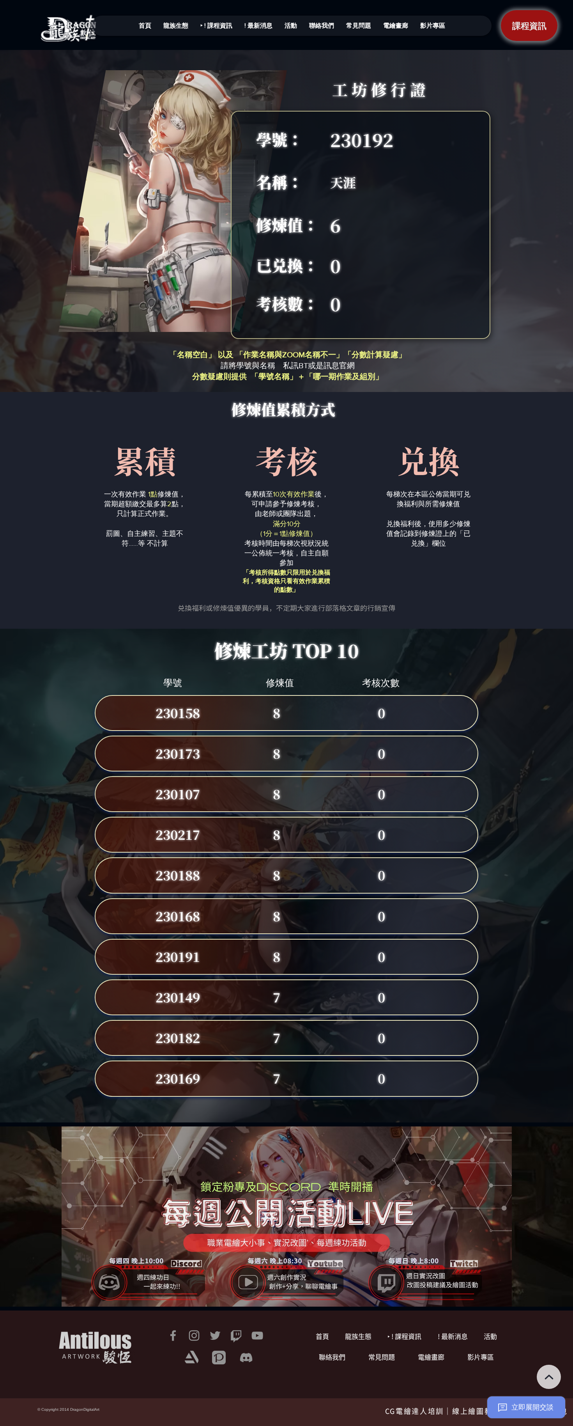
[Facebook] (173, 1335)
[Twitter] (215, 1335)
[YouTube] (257, 1335)
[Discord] (246, 1357)
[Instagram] (194, 1335)
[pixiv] (219, 1357)
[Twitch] (236, 1335)
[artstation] (191, 1357)
